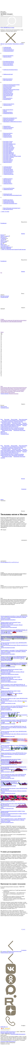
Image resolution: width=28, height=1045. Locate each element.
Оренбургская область (8, 127)
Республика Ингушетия (8, 147)
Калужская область (7, 87)
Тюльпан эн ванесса (5, 640)
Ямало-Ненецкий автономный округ (11, 208)
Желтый (10, 387)
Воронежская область (8, 65)
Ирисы (15, 420)
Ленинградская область (8, 103)
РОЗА (2, 27)
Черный (13, 392)
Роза (2, 419)
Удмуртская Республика (8, 188)
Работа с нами (4, 240)
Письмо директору (5, 1032)
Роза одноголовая (23, 419)
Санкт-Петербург (8, 43)
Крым (4, 96)
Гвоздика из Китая (6, 423)
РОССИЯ (9, 321)
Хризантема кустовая (7, 430)
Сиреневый (10, 391)
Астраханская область (8, 51)
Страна (2, 319)
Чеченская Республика (8, 201)
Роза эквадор (5, 420)
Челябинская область (8, 199)
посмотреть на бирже (5, 618)
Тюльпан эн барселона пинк (7, 808)
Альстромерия (4, 421)
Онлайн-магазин (22, 249)
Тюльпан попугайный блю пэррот (8, 681)
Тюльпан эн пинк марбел (6, 660)
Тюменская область (7, 183)
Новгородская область (8, 120)
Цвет (2, 386)
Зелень (2, 425)
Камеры (23, 233)
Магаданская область (8, 109)
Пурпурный (3, 390)
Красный (24, 387)
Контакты (3, 237)
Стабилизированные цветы (7, 427)
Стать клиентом (4, 245)
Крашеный (3, 388)
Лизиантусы (23, 420)
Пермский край (6, 134)
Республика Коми (7, 151)
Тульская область (7, 182)
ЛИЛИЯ (6, 27)
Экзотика (3, 431)
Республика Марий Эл (8, 152)
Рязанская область (7, 162)
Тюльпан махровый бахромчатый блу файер (11, 816)
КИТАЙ (12, 320)
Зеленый (14, 387)
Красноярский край (7, 95)
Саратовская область (8, 169)
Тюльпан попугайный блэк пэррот (9, 695)
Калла (18, 420)
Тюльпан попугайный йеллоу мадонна (9, 674)
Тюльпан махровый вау (6, 756)
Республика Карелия (8, 150)
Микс (12, 388)
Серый (2, 391)
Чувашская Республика (8, 202)
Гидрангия (10, 420)
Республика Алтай (7, 142)
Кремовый (8, 388)
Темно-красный (17, 391)
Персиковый (23, 388)
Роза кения (7, 419)
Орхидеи (19, 425)
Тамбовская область (8, 178)
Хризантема (20, 429)
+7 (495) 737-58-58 (5, 211)
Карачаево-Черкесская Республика (11, 89)
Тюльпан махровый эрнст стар (8, 800)
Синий (5, 391)
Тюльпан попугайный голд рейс (8, 703)
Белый (2, 387)
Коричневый (19, 387)
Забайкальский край (8, 74)
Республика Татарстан (8, 157)
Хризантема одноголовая (19, 430)
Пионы (6, 426)
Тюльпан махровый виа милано (8, 793)
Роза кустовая (11, 27)
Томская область (7, 181)
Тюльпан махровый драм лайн (8, 736)
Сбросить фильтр (5, 393)
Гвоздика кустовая (16, 423)
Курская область (7, 99)
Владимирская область (8, 61)
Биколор (6, 387)
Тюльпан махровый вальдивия (8, 647)
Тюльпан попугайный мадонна (8, 666)
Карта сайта (12, 1032)
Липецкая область (7, 105)
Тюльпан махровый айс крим (7, 778)
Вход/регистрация (13, 249)
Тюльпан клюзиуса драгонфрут (8, 654)
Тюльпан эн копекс (5, 688)
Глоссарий (3, 242)
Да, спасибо (3, 14)
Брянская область (7, 56)
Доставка (3, 239)
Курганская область (7, 98)
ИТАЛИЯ (8, 320)
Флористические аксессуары (7, 429)
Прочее (10, 426)
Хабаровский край (7, 194)
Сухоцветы (16, 427)
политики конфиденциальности (8, 1041)
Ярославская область (8, 209)
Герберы (9, 424)
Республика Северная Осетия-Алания (12, 156)
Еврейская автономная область (10, 69)
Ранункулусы (15, 426)
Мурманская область (8, 113)
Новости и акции (5, 236)
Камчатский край (7, 88)
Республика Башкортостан (9, 143)
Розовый (15, 390)
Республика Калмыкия (8, 148)
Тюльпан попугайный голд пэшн (8, 717)
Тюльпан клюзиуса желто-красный (9, 627)
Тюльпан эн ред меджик (6, 633)
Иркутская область (7, 80)
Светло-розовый (20, 390)
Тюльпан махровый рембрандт (8, 750)
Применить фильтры (13, 393)
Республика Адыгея (8, 141)
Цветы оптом (4, 406)
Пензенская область (7, 133)
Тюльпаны (21, 427)
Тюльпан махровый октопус (7, 822)
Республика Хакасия (8, 159)
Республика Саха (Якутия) (9, 154)
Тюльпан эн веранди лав (6, 709)
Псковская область (7, 136)
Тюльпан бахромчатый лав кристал (9, 764)
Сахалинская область (8, 170)
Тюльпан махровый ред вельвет (8, 723)
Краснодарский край (8, 94)
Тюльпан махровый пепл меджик (8, 785)
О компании (4, 238)
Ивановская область (8, 78)
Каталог (3, 234)
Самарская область (7, 166)
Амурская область (7, 48)
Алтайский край (7, 47)
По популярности (5, 562)
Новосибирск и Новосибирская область (12, 121)
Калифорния (3, 223)
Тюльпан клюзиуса (5, 728)
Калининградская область (9, 85)
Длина (2, 332)
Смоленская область (8, 172)
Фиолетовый (8, 392)
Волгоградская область (8, 62)
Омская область (7, 126)
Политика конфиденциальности (8, 1031)
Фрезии (16, 429)
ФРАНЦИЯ (14, 321)
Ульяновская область (8, 189)
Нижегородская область (8, 119)
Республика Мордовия (8, 153)
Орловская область (7, 128)
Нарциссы (14, 425)
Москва (2, 43)
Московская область (8, 112)
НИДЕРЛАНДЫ (18, 320)
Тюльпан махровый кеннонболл (8, 619)
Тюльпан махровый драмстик (7, 771)
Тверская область (7, 179)
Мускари (9, 425)
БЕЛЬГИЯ (3, 320)
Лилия (5, 425)
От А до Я (11, 562)
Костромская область (8, 93)
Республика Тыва (7, 158)
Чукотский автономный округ (10, 203)
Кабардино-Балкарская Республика (11, 84)
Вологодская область (8, 63)
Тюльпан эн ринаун (5, 742)
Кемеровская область (8, 90)
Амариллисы (10, 421)
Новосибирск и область (18, 43)
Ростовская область (7, 161)
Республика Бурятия (8, 145)
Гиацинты (13, 424)
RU (1, 272)
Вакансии (3, 244)
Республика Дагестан (8, 146)
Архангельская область (8, 49)
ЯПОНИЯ (19, 321)
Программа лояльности (6, 247)
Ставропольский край (8, 174)
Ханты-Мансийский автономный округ (12, 195)
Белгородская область (8, 55)
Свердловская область (8, 171)
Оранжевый (17, 388)
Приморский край (7, 135)
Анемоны (16, 421)
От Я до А (16, 562)
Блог (2, 243)
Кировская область (7, 92)
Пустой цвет (9, 390)
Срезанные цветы (5, 407)
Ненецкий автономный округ (10, 118)
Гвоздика (21, 421)
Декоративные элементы (21, 424)
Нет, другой (9, 14)
